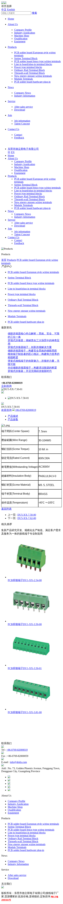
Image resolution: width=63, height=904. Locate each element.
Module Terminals (23, 78)
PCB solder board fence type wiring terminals (37, 61)
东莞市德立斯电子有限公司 (23, 148)
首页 (3, 260)
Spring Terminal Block (25, 58)
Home (11, 18)
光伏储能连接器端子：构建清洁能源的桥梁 (32, 367)
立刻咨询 (6, 386)
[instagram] (9, 786)
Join (10, 115)
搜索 (34, 13)
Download (19, 109)
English (11, 9)
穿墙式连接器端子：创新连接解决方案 (30, 347)
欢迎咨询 (6, 410)
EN (13, 152)
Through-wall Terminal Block (29, 73)
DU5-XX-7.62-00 (26, 518)
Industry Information (24, 95)
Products (12, 47)
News (11, 87)
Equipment (19, 41)
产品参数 (13, 419)
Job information (22, 120)
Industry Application (24, 32)
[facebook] (9, 777)
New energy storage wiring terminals (33, 76)
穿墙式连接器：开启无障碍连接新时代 (30, 371)
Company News (22, 92)
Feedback (19, 137)
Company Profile (23, 29)
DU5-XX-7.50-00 (26, 514)
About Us (13, 24)
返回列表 (6, 508)
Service (11, 101)
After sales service (23, 106)
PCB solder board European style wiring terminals (33, 272)
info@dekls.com (18, 762)
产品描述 (13, 416)
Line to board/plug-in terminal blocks (33, 64)
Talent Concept (22, 123)
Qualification (20, 38)
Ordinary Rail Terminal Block (29, 70)
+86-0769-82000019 (25, 410)
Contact (18, 134)
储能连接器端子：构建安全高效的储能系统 (32, 350)
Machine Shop (21, 35)
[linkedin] (9, 783)
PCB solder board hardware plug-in (32, 81)
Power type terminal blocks (28, 67)
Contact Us (13, 129)
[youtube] (9, 790)
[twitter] (9, 780)
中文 (3, 9)
